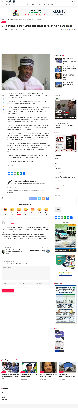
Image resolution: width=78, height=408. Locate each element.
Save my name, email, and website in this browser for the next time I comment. (21, 287)
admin (6, 29)
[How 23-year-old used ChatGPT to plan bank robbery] (58, 76)
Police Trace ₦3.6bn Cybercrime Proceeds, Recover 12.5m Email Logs (69, 60)
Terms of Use (25, 190)
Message (57, 195)
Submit (58, 209)
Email (57, 188)
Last (63, 185)
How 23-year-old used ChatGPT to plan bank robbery (68, 75)
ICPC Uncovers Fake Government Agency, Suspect (68, 84)
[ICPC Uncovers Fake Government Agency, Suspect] (58, 84)
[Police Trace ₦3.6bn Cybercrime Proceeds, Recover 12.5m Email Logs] (58, 60)
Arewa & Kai (57, 158)
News (3, 22)
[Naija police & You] (10, 1)
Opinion (56, 165)
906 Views (16, 29)
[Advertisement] (39, 42)
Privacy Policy (10, 192)
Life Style (57, 161)
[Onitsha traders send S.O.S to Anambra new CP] (58, 69)
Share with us (58, 168)
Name (57, 181)
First (55, 185)
